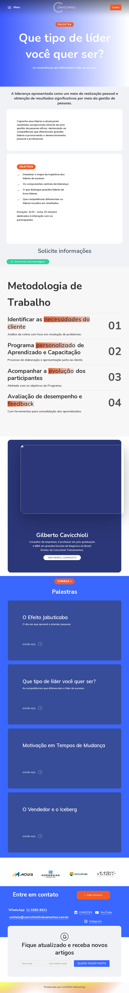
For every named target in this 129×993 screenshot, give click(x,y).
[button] (14, 7)
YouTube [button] (106, 912)
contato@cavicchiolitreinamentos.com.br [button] (39, 917)
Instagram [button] (95, 921)
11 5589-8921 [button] (36, 910)
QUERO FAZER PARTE (91, 963)
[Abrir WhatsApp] (121, 985)
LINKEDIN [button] (85, 912)
